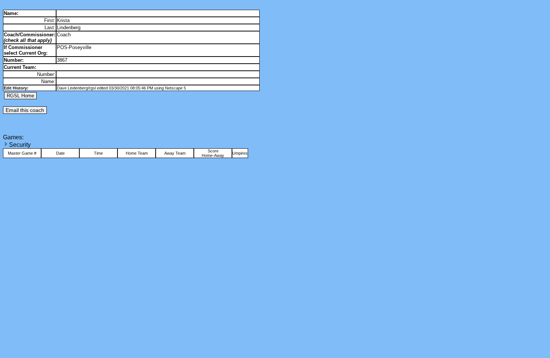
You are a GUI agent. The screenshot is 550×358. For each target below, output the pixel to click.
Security (20, 145)
